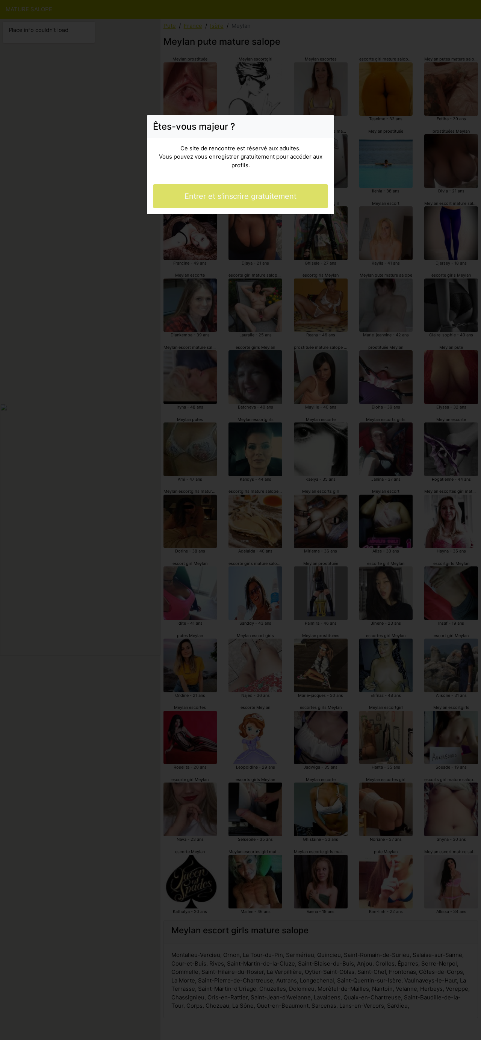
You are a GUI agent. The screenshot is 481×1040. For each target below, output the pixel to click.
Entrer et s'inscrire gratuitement (240, 196)
